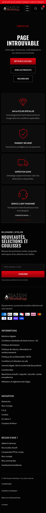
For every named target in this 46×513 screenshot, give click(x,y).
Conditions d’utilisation (9, 491)
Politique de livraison (11, 345)
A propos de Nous (9, 423)
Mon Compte (7, 406)
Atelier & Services (9, 443)
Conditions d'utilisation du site (15, 361)
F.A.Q (4, 410)
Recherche (6, 401)
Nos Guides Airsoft (9, 447)
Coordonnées (7, 369)
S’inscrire (23, 274)
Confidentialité (7, 484)
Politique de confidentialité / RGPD (16, 356)
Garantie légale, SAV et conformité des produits (21, 365)
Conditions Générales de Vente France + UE (20, 340)
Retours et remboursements (11, 498)
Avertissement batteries (12, 465)
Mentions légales (9, 336)
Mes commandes (9, 460)
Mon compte (7, 456)
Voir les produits (23, 70)
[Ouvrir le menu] (27, 8)
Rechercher (23, 78)
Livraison (5, 505)
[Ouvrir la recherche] (35, 8)
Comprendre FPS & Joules (13, 452)
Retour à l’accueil (23, 61)
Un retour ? (6, 419)
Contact (5, 414)
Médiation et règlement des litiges (16, 381)
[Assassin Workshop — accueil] (16, 297)
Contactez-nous (23, 215)
